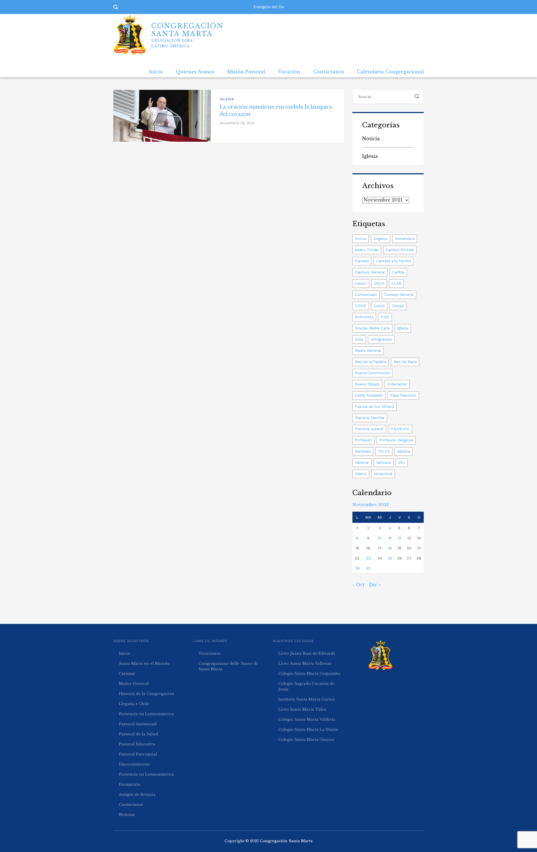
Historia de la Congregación (146, 693)
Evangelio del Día (268, 7)
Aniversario (404, 239)
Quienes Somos (195, 71)
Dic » (375, 584)
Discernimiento (134, 764)
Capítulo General (370, 272)
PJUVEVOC (400, 429)
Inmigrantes (381, 339)
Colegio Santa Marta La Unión (308, 729)
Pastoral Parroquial (138, 754)
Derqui (398, 306)
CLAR (396, 283)
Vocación (289, 71)
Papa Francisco (403, 395)
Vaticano (383, 462)
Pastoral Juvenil (369, 429)
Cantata (362, 261)
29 (357, 568)
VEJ (401, 462)
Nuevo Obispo (367, 384)
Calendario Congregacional (390, 71)
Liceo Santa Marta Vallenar (305, 663)
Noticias (127, 814)
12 (399, 538)
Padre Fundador (369, 395)
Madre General (368, 350)
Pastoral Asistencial (138, 724)
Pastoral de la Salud (138, 734)
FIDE (385, 317)
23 (368, 558)
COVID (360, 306)
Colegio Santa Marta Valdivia (306, 719)
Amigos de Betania (137, 794)
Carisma (127, 673)
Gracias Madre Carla (372, 328)
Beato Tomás (367, 250)
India (359, 339)
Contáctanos (328, 71)
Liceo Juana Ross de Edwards (306, 653)
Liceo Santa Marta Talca (302, 709)
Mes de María (405, 362)
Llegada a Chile (134, 703)
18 (390, 548)
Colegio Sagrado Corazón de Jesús (306, 686)
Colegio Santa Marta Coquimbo (309, 673)
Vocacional (383, 474)
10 (380, 538)
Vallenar (362, 462)
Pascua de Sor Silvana (374, 406)
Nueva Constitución (372, 373)
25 (390, 558)
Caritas (398, 272)
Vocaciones (209, 653)
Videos (361, 474)
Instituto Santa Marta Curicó (306, 699)
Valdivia (403, 451)
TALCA (384, 451)
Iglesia (227, 99)
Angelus (380, 239)
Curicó (379, 306)
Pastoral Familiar (370, 418)
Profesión (363, 440)
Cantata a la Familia (393, 261)
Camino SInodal (400, 250)
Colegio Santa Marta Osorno (306, 739)
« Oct (358, 584)
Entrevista (364, 317)
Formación (129, 784)
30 (368, 568)
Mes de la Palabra (370, 362)
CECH (379, 283)
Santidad (363, 451)
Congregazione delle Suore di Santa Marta (228, 666)
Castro (361, 283)
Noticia (371, 138)
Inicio (156, 71)
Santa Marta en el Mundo (144, 663)
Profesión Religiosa (396, 440)
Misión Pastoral (246, 71)
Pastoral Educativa (137, 744)
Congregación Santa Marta (286, 841)
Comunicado (366, 294)
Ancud (360, 239)
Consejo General (399, 294)
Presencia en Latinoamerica (146, 713)
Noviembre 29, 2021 (237, 123)
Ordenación (397, 384)
